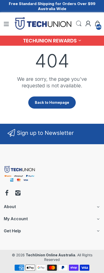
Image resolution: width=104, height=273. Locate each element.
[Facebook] (7, 193)
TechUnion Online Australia (50, 255)
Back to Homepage (52, 102)
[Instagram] (18, 193)
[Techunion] (19, 182)
